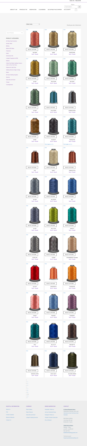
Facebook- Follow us (49, 409)
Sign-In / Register (75, 0)
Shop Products (29, 412)
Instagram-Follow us (49, 414)
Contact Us (8, 420)
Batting (7, 46)
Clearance (8, 50)
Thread (7, 82)
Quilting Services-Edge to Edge (13, 69)
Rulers (7, 72)
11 (27, 395)
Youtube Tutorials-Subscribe (51, 417)
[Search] (79, 6)
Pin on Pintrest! (48, 420)
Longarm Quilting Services (32, 417)
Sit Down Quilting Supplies (12, 74)
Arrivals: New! (9, 43)
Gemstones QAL (9, 55)
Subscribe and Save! (10, 79)
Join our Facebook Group (50, 412)
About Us (8, 409)
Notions (8, 60)
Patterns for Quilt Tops (11, 67)
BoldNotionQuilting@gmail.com (70, 432)
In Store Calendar (10, 414)
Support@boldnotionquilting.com (71, 437)
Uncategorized (9, 84)
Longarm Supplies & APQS (12, 58)
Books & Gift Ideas (10, 48)
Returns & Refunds (10, 417)
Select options (32, 49)
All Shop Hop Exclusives (11, 41)
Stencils (8, 77)
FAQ (7, 412)
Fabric (7, 53)
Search (72, 4)
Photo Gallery (29, 409)
